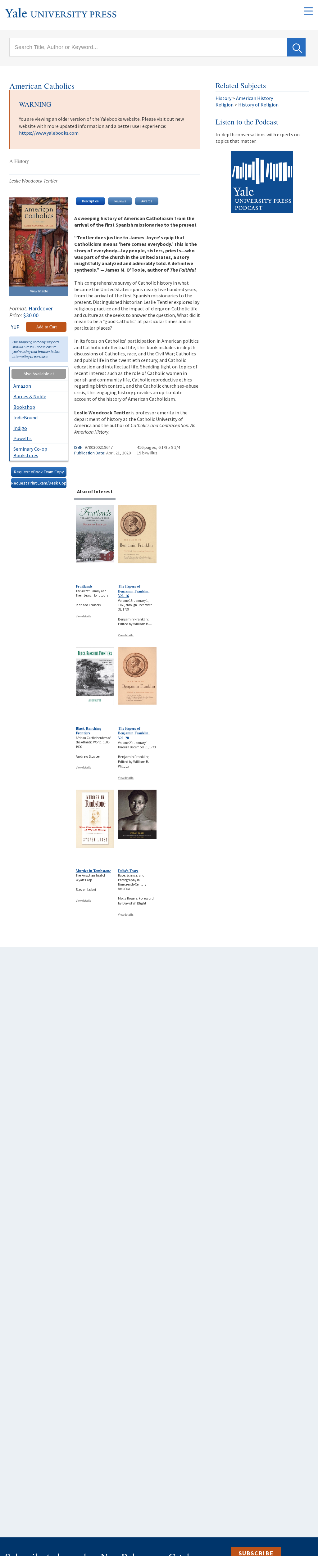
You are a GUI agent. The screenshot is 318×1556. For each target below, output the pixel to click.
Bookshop (24, 407)
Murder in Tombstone (93, 870)
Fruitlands (84, 586)
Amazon (22, 386)
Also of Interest (95, 491)
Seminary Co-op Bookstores (30, 452)
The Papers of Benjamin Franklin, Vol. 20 (133, 733)
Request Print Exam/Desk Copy (38, 483)
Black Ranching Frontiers (88, 731)
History (223, 98)
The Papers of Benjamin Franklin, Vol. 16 (133, 591)
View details (83, 616)
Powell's (22, 438)
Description (90, 201)
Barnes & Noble (29, 396)
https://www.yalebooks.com (49, 133)
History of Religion (258, 104)
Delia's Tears (128, 870)
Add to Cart (46, 327)
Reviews (120, 201)
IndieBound (25, 417)
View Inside (39, 291)
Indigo (20, 428)
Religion (225, 104)
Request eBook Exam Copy (39, 472)
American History (254, 98)
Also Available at (39, 374)
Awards (146, 201)
